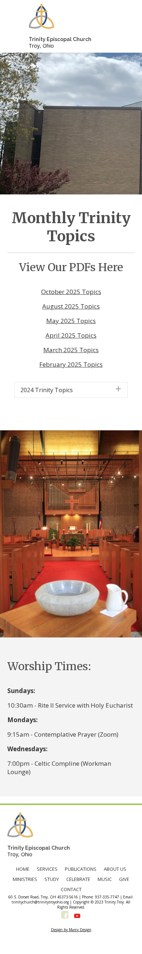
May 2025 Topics (71, 321)
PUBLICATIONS (80, 869)
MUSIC (105, 879)
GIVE (124, 879)
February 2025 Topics (71, 364)
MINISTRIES (25, 879)
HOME (22, 869)
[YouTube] (77, 915)
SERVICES (47, 869)
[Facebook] (64, 915)
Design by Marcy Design (71, 929)
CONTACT (71, 889)
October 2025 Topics (71, 291)
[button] (71, 390)
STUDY (51, 879)
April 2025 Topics (71, 335)
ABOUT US (115, 869)
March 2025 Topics (71, 350)
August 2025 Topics (71, 306)
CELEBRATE (78, 879)
